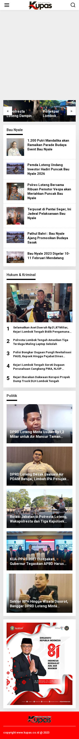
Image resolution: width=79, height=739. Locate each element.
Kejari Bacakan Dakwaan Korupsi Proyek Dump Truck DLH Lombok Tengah (41, 379)
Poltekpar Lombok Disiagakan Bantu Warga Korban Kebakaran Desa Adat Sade (57, 114)
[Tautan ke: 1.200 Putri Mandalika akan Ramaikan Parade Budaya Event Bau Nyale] (15, 147)
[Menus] (6, 5)
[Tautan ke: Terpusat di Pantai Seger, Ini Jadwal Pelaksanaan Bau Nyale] (15, 215)
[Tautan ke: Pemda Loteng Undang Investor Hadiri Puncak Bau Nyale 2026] (15, 168)
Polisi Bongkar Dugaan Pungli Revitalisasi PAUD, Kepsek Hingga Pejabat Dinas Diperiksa (42, 354)
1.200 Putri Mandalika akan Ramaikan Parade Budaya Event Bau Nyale (48, 145)
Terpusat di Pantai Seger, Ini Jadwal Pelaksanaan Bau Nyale (49, 213)
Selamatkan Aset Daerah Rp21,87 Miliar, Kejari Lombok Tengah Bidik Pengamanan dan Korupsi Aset (42, 329)
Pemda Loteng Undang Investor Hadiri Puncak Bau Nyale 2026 (48, 169)
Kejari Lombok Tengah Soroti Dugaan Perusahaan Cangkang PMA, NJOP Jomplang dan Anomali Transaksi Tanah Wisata (41, 367)
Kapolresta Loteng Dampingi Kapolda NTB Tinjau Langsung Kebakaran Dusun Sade (21, 114)
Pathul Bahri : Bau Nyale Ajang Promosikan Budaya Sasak (47, 238)
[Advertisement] (39, 55)
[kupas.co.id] (40, 5)
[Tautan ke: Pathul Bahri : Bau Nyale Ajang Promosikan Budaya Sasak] (15, 237)
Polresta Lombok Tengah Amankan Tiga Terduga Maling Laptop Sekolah (40, 342)
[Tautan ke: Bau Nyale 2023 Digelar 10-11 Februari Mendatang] (15, 257)
